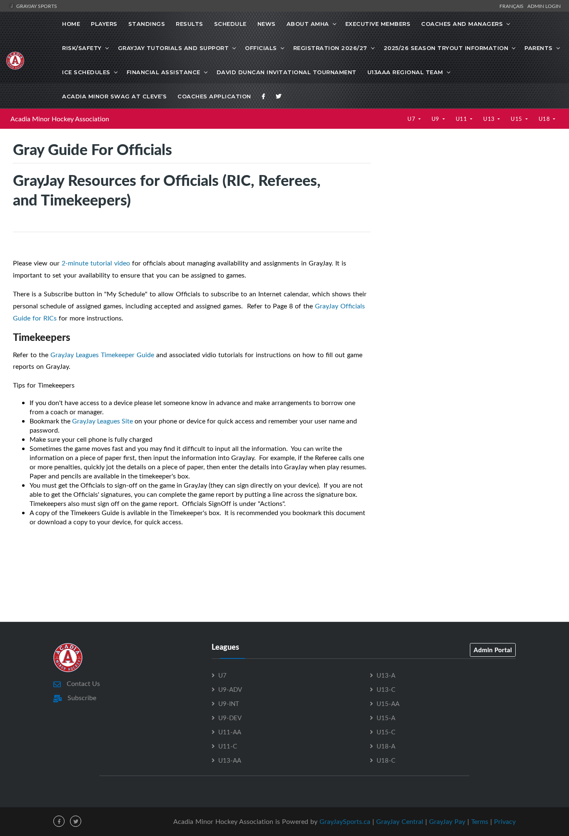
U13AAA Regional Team (405, 72)
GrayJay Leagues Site (102, 421)
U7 (412, 119)
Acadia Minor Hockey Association (59, 118)
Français (512, 6)
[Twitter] (278, 96)
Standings (146, 23)
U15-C (386, 732)
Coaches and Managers (462, 23)
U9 (436, 119)
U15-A (386, 717)
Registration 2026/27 (330, 48)
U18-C (386, 760)
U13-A (386, 675)
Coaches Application (214, 96)
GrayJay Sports (36, 6)
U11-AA (229, 732)
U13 (489, 119)
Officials (261, 48)
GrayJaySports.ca (344, 821)
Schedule (230, 23)
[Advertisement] (469, 211)
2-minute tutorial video (96, 263)
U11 (462, 119)
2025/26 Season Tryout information (446, 48)
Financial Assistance (163, 72)
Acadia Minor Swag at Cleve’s (114, 96)
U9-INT (228, 703)
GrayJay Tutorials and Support (173, 48)
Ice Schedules (86, 72)
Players (104, 23)
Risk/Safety (82, 48)
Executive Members (378, 23)
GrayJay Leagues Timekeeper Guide (102, 354)
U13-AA (229, 760)
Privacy (505, 821)
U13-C (386, 689)
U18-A (386, 746)
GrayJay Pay (447, 821)
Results (189, 23)
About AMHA (308, 23)
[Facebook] (264, 96)
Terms (479, 821)
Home (71, 23)
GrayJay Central (399, 821)
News (266, 23)
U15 (517, 119)
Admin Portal (493, 649)
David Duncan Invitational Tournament (287, 72)
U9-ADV (230, 689)
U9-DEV (230, 717)
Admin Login (544, 6)
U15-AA (388, 703)
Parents (538, 48)
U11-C (227, 746)
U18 (545, 119)
